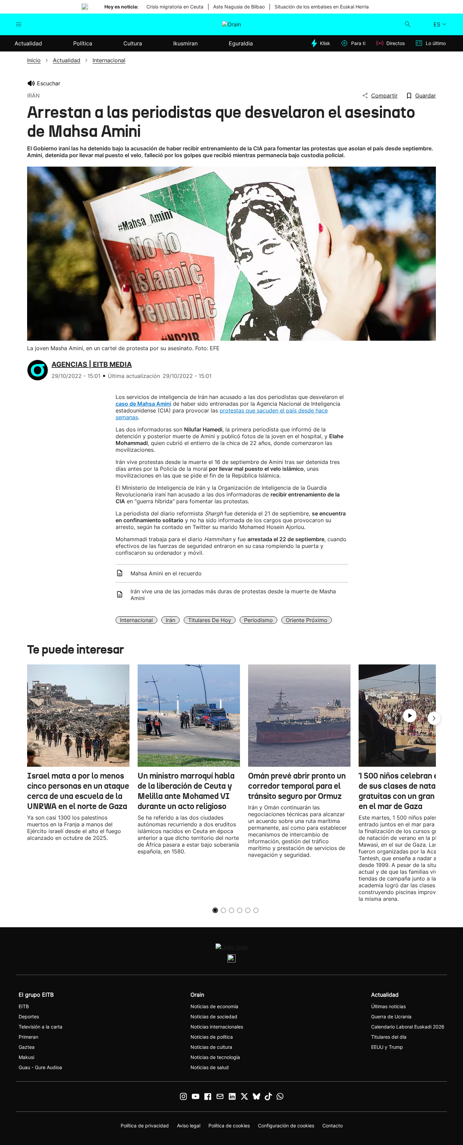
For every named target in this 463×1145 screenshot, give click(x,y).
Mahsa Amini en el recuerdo (166, 573)
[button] (434, 718)
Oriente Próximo (306, 620)
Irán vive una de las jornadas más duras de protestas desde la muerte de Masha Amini (233, 594)
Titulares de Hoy (209, 620)
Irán (170, 620)
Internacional (136, 620)
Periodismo (258, 620)
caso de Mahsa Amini (143, 403)
